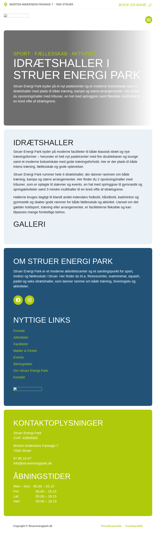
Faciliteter (20, 344)
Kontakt (19, 377)
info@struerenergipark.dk (32, 463)
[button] (148, 19)
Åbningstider (22, 364)
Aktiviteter (20, 337)
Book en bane (132, 5)
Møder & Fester (25, 351)
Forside (19, 331)
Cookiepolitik (134, 525)
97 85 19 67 (22, 458)
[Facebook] (18, 300)
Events (18, 357)
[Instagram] (29, 300)
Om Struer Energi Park (30, 371)
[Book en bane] (150, 5)
